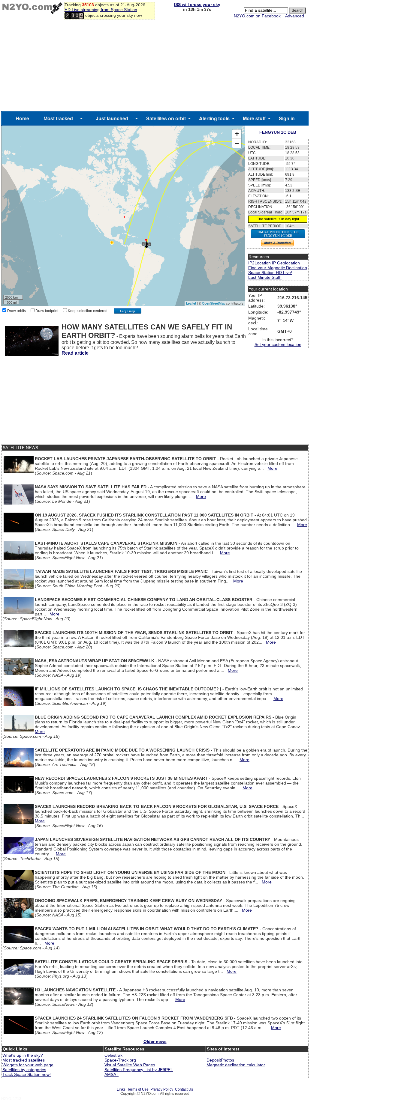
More (272, 468)
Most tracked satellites (23, 1060)
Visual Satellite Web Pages (129, 1064)
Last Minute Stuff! (265, 277)
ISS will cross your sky (197, 4)
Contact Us (184, 1089)
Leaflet (191, 303)
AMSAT (111, 1074)
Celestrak (113, 1055)
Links (121, 1089)
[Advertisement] (155, 66)
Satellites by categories (24, 1069)
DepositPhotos (220, 1060)
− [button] (237, 143)
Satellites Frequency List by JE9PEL (138, 1069)
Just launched (112, 118)
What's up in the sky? (22, 1055)
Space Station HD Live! (270, 272)
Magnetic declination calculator (236, 1064)
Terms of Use (138, 1089)
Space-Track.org (120, 1060)
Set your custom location (278, 344)
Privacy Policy (161, 1089)
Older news (155, 1041)
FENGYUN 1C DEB (277, 132)
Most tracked (58, 118)
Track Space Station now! (26, 1074)
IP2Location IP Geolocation (274, 263)
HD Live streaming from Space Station (101, 9)
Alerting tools (214, 118)
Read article (75, 353)
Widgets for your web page (27, 1064)
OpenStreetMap (213, 303)
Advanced (294, 15)
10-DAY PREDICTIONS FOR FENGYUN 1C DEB (278, 233)
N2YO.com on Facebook (257, 15)
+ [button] (237, 134)
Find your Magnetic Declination (277, 267)
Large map (127, 311)
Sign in (287, 118)
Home (22, 118)
